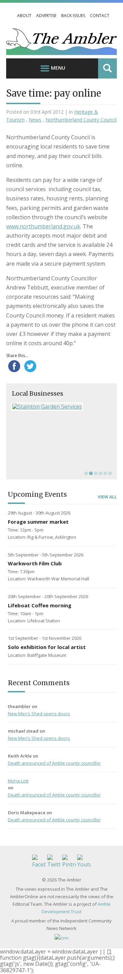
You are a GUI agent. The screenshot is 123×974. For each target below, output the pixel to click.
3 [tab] (95, 473)
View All (107, 497)
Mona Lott (18, 781)
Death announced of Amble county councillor (54, 763)
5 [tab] (104, 473)
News (35, 119)
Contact (99, 15)
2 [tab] (90, 473)
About (24, 15)
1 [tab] (85, 473)
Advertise (46, 15)
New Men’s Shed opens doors (39, 713)
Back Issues (73, 15)
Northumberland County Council (81, 119)
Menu (58, 68)
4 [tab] (99, 473)
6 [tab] (109, 473)
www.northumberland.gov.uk (43, 226)
